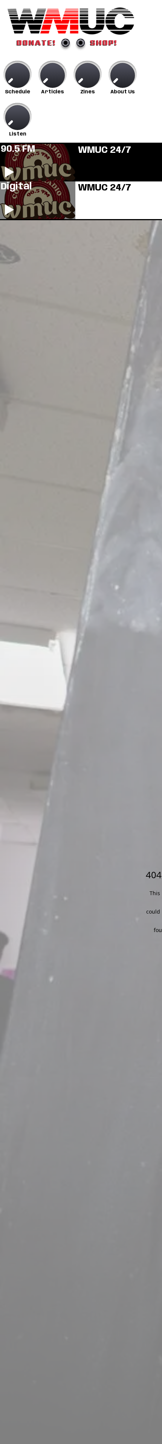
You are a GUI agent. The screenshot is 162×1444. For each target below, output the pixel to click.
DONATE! (36, 42)
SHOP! (104, 42)
